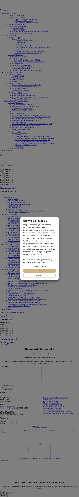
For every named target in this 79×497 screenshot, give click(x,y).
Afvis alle (39, 276)
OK (39, 271)
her (43, 262)
